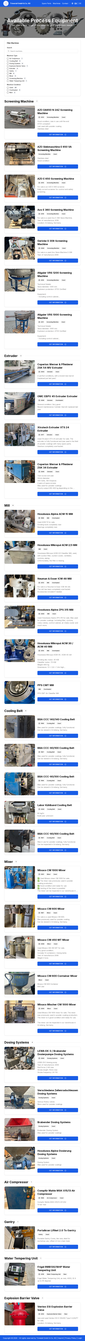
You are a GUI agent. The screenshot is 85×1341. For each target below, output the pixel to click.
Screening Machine (17, 78)
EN (76, 3)
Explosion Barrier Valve (18, 66)
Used (12, 87)
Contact (65, 3)
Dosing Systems (16, 63)
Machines (56, 3)
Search (9, 47)
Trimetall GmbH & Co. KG (20, 3)
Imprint (60, 1338)
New (12, 92)
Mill (11, 73)
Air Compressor (15, 58)
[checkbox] (8, 58)
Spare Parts (46, 3)
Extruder (13, 68)
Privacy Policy (70, 1338)
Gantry (12, 71)
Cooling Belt (14, 61)
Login (80, 1338)
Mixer (12, 76)
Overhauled (14, 90)
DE (80, 3)
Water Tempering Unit (18, 81)
